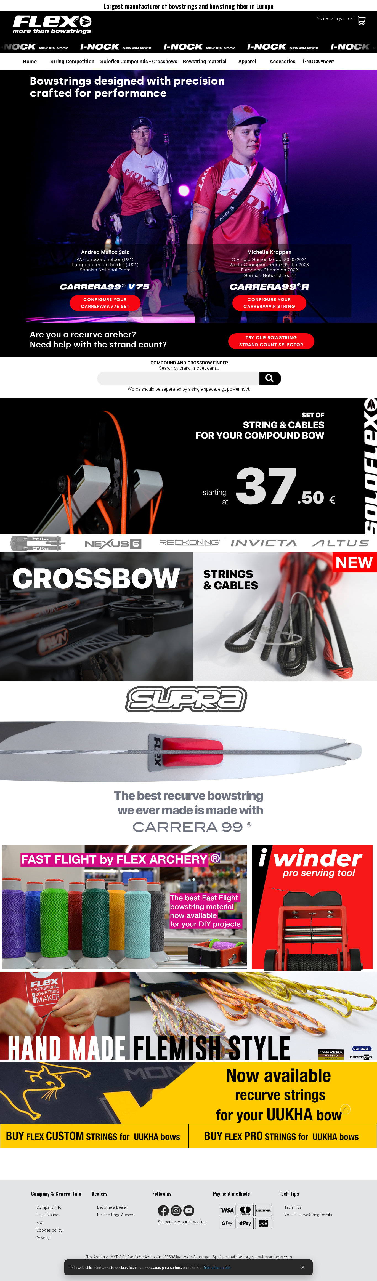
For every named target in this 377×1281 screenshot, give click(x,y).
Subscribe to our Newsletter (182, 1222)
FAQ (40, 1222)
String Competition (72, 61)
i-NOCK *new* (318, 61)
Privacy (42, 1238)
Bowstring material (205, 61)
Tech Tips (293, 1207)
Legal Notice (47, 1215)
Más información (217, 1268)
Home (30, 61)
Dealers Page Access (115, 1215)
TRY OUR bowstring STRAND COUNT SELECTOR (271, 341)
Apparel (247, 61)
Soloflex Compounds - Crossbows (138, 61)
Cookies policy (49, 1230)
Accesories (282, 61)
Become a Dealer (112, 1207)
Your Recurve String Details (308, 1215)
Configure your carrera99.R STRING (269, 303)
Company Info (49, 1207)
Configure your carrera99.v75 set (105, 303)
